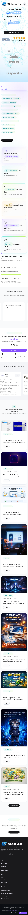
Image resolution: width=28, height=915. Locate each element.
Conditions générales (5, 890)
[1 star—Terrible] (14, 38)
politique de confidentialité (13, 910)
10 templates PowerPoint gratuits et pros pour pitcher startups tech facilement (14, 661)
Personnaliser (14, 912)
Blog (2, 877)
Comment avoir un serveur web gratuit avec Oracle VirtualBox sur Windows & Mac (13, 442)
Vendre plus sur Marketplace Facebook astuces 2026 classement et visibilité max (14, 603)
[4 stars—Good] (21, 38)
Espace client (4, 882)
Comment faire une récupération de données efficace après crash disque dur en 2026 (14, 757)
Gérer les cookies (5, 898)
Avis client (3, 866)
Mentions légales (5, 895)
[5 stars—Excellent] (24, 38)
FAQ (2, 874)
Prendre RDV (4, 863)
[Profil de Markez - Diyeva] (11, 375)
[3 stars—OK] (19, 38)
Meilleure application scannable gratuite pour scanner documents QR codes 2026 (13, 566)
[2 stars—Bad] (16, 38)
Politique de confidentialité (7, 893)
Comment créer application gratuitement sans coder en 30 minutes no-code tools (12, 514)
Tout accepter (23, 912)
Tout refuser (5, 912)
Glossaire (3, 879)
